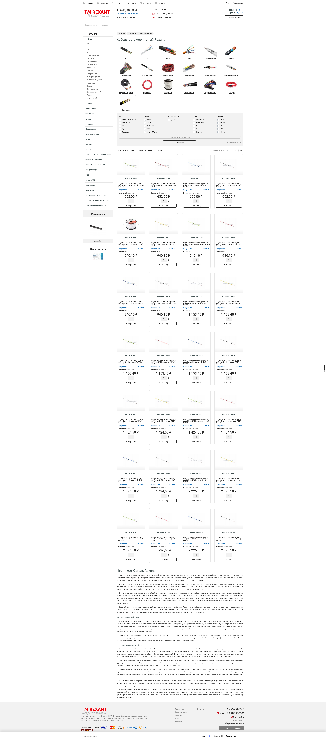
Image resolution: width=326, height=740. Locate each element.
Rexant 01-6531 (131, 415)
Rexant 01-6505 (131, 297)
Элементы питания (93, 160)
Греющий (90, 95)
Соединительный (94, 92)
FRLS (89, 49)
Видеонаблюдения (94, 80)
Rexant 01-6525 (196, 356)
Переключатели (92, 134)
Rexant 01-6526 (228, 356)
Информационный (94, 77)
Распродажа (179, 709)
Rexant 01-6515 (196, 179)
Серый (199, 129)
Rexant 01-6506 (163, 297)
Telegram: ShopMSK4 (163, 18)
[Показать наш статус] (98, 256)
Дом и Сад (89, 190)
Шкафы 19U (90, 180)
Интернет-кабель (129, 120)
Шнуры (88, 119)
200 (241, 150)
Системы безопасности (95, 165)
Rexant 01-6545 (196, 532)
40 (228, 150)
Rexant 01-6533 (196, 415)
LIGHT (149, 123)
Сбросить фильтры (234, 142)
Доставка (131, 3)
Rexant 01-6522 (228, 297)
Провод (126, 132)
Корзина (217, 736)
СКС (87, 175)
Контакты (147, 3)
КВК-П (150, 129)
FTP (88, 46)
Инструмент (90, 109)
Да (173, 120)
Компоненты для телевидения (98, 155)
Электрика (90, 114)
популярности (160, 150)
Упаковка (89, 149)
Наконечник (90, 129)
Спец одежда (91, 170)
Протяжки (91, 83)
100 (234, 150)
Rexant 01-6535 (131, 473)
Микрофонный (93, 74)
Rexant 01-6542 (228, 473)
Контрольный (92, 89)
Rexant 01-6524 (163, 356)
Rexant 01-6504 (228, 238)
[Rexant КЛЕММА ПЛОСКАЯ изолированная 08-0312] (97, 228)
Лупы (87, 139)
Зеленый (200, 126)
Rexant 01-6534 (228, 415)
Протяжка (127, 129)
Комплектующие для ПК (95, 205)
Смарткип (91, 86)
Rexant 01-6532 (163, 415)
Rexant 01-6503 (196, 238)
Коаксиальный (93, 55)
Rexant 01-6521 (196, 297)
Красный (200, 120)
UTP (88, 43)
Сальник (126, 123)
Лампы (88, 144)
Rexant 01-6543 (131, 532)
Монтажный (92, 71)
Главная (122, 34)
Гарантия (104, 3)
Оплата (118, 3)
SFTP (89, 52)
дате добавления (145, 150)
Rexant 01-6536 (163, 473)
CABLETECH (152, 126)
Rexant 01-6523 (131, 356)
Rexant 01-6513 (131, 179)
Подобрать (179, 142)
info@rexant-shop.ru (233, 723)
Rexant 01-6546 (228, 532)
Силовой (90, 58)
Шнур (125, 126)
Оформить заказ (234, 17)
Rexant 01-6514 (163, 179)
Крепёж (88, 104)
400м (223, 129)
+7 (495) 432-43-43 (127, 10)
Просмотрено (231, 736)
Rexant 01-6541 (196, 473)
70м (222, 126)
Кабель (88, 39)
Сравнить (205, 736)
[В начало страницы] (241, 736)
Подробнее (98, 241)
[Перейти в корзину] (226, 11)
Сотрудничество (181, 712)
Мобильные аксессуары (95, 195)
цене (132, 150)
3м (222, 123)
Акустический (92, 68)
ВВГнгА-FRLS (152, 132)
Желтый (200, 123)
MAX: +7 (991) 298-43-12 (165, 14)
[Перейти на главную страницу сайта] (97, 13)
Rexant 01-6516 (228, 179)
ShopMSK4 (238, 717)
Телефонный (92, 61)
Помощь (89, 3)
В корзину (131, 205)
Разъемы (89, 124)
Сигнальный (92, 65)
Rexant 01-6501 (131, 238)
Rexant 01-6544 (163, 532)
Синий (199, 132)
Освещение (90, 185)
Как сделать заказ (90, 736)
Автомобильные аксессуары (97, 200)
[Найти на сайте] (241, 25)
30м (222, 132)
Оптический (92, 98)
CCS (149, 120)
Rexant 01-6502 (163, 238)
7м (222, 120)
